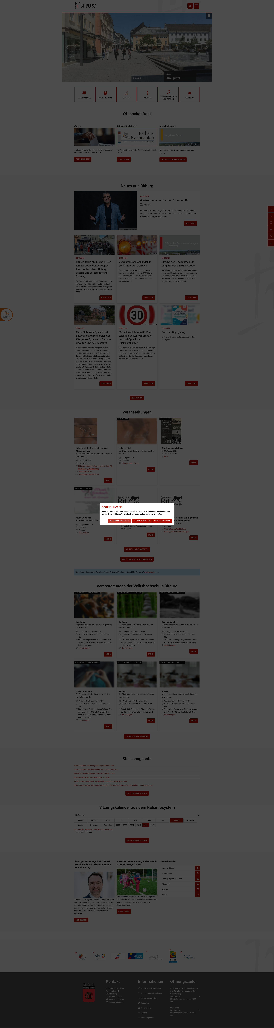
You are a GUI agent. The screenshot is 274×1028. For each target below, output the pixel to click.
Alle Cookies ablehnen (119, 521)
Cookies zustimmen (162, 521)
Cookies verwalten (142, 521)
